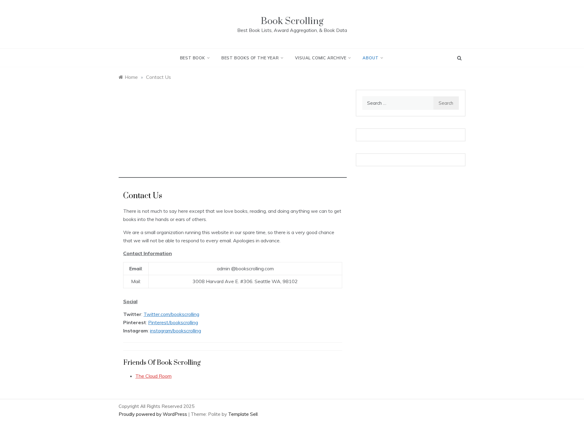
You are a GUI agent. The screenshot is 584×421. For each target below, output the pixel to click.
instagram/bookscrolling (175, 331)
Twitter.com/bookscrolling (171, 314)
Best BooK (192, 57)
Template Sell (243, 414)
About (370, 57)
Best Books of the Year (250, 57)
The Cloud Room (153, 376)
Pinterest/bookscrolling (173, 322)
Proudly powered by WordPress (153, 414)
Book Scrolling (292, 21)
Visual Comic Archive (320, 57)
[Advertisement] (233, 135)
